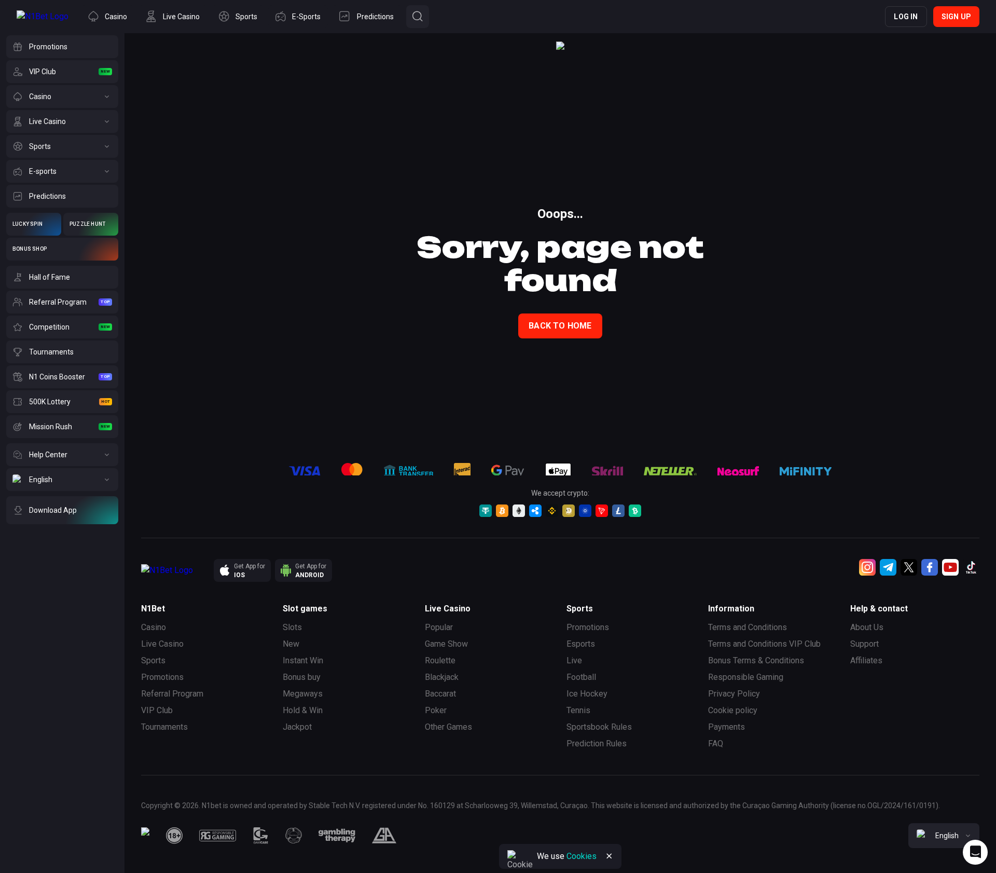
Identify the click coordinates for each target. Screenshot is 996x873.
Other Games (448, 727)
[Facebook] (929, 567)
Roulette (440, 660)
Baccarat (440, 694)
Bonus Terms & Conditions (756, 660)
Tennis (578, 710)
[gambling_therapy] (337, 835)
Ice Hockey (586, 694)
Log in (906, 16)
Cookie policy (732, 710)
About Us (866, 627)
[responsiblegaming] (217, 835)
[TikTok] (971, 567)
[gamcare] (261, 835)
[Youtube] (950, 567)
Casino (153, 627)
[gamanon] (293, 835)
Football (581, 677)
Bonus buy (302, 677)
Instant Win (303, 660)
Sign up (956, 16)
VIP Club (157, 710)
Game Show (446, 644)
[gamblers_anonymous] (384, 835)
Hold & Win (303, 710)
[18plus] (174, 835)
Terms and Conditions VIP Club (764, 644)
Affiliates (866, 660)
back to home (560, 326)
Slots (292, 627)
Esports (580, 644)
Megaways (303, 694)
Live (574, 660)
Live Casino (162, 644)
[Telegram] (888, 567)
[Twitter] (909, 567)
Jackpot (297, 727)
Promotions (162, 677)
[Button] (417, 16)
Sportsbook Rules (599, 727)
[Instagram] (867, 567)
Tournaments (164, 727)
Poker (436, 710)
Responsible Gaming (745, 677)
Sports (153, 660)
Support (864, 644)
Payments (726, 727)
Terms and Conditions (747, 627)
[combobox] (943, 835)
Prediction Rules (596, 743)
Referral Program (172, 694)
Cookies (581, 856)
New (291, 644)
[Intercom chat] (975, 852)
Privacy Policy (734, 694)
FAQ (715, 743)
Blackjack (442, 677)
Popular (439, 627)
